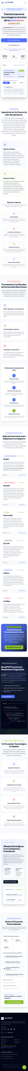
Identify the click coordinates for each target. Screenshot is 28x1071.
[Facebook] (2, 1029)
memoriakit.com (4, 1041)
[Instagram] (8, 1029)
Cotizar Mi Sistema (15, 40)
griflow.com (3, 1042)
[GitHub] (11, 1029)
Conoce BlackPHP (7, 696)
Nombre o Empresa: (8, 979)
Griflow (21, 82)
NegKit (6, 82)
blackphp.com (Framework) (7, 1047)
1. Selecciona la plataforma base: (11, 936)
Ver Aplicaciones (15, 45)
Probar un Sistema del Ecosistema (10, 80)
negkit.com (3, 1039)
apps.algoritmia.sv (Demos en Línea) (8, 1045)
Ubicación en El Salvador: (9, 985)
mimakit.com (17, 1039)
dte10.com (3, 1044)
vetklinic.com (17, 1042)
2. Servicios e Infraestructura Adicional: (12, 953)
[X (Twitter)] (5, 1029)
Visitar (21, 93)
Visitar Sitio (21, 475)
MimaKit (14, 82)
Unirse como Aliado (11, 881)
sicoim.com (16, 1041)
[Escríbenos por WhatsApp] (24, 1067)
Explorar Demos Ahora (15, 647)
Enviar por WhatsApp (15, 1002)
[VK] (14, 1029)
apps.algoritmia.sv (14, 50)
